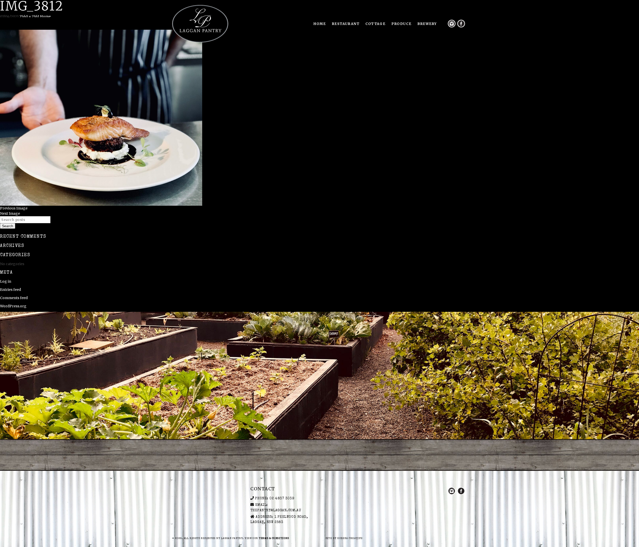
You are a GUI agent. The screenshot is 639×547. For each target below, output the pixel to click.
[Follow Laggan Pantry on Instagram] (452, 23)
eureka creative (350, 538)
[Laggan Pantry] (200, 23)
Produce (401, 24)
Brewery (427, 24)
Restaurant (346, 24)
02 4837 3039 (281, 498)
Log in (5, 281)
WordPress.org (13, 306)
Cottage (375, 24)
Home (320, 24)
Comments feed (14, 298)
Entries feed (10, 289)
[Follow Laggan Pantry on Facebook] (461, 23)
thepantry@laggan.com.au (275, 510)
